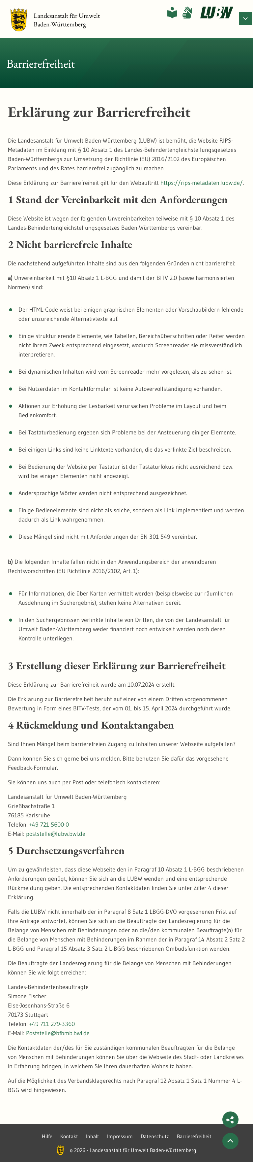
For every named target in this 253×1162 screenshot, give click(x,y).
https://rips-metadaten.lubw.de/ (201, 183)
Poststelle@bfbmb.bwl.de (58, 1033)
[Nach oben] (230, 1141)
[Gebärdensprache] (187, 12)
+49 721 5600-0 (49, 824)
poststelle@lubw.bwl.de (55, 833)
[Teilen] (230, 1119)
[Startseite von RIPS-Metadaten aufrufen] (216, 12)
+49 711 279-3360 (52, 1024)
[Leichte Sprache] (172, 12)
